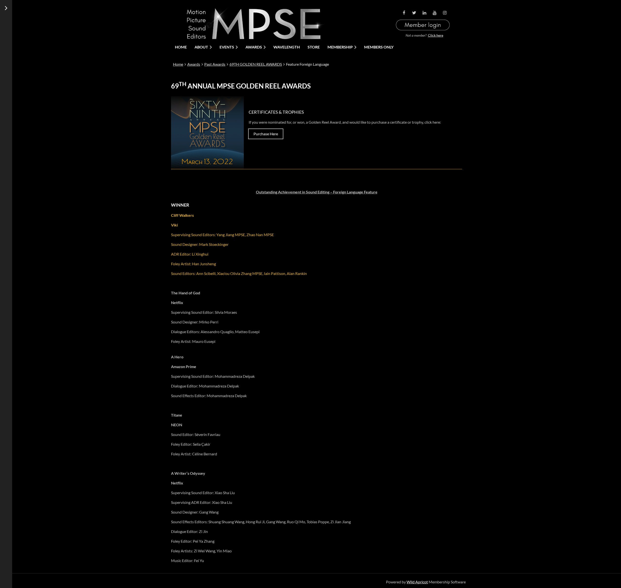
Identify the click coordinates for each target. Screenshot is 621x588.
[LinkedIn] (424, 13)
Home (178, 64)
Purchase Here (265, 133)
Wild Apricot (417, 582)
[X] (414, 13)
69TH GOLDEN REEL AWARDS (255, 64)
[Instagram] (444, 13)
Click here (435, 35)
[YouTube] (434, 13)
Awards (193, 64)
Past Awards (214, 64)
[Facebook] (404, 13)
